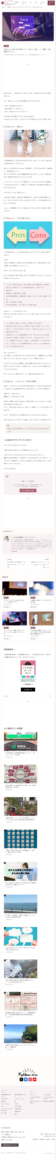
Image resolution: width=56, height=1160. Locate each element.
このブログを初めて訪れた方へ (35, 1098)
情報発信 (6, 45)
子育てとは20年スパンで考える (35, 1102)
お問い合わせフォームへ (10, 1145)
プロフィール (36, 3)
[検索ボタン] (50, 696)
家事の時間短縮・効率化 (20, 1095)
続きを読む (6, 606)
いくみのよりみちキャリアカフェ (48, 1098)
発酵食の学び (18, 1111)
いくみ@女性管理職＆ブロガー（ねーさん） (23, 537)
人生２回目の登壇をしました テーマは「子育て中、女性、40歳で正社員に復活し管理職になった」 (41, 632)
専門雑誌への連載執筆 (48, 1101)
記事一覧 (15, 551)
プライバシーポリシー (49, 1153)
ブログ (31, 3)
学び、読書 (3, 1113)
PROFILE (35, 1139)
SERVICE (42, 1139)
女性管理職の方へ (16, 3)
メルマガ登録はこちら (31, 548)
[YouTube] (34, 1079)
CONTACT (51, 3)
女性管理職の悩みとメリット (6, 1095)
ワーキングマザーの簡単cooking (6, 1109)
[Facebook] (26, 1079)
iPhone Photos (5, 1103)
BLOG (53, 1139)
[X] (21, 1079)
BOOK (48, 1139)
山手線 (16, 1103)
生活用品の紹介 (18, 1108)
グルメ (2, 1106)
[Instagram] (30, 1079)
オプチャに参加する (10, 468)
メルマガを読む (43, 3)
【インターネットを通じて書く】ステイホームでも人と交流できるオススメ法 (14, 632)
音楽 (16, 1114)
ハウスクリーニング (19, 1098)
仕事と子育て (4, 1098)
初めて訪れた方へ (24, 3)
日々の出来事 (18, 1106)
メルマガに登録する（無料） (28, 490)
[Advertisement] (28, 77)
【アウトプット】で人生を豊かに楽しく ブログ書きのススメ (14, 601)
